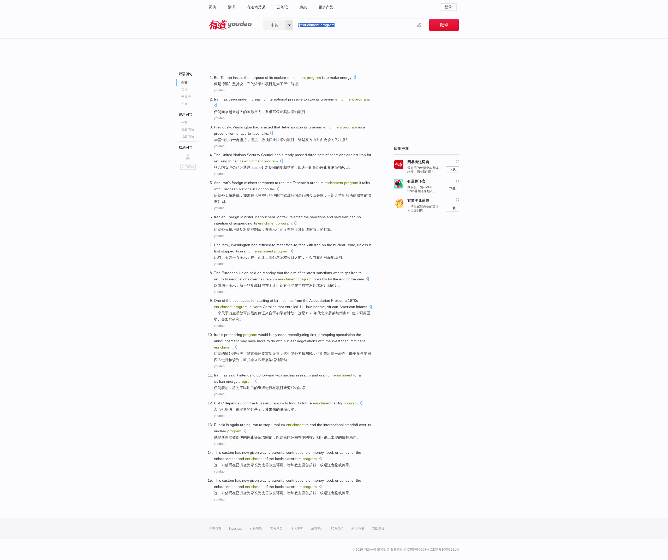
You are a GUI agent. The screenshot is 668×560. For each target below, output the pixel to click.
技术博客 (296, 528)
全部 (184, 123)
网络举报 (378, 528)
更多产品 (326, 7)
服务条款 (396, 549)
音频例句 (187, 130)
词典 (212, 7)
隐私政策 (383, 549)
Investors (235, 528)
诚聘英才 (317, 528)
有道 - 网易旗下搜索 (230, 25)
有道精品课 (256, 7)
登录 (448, 7)
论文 (184, 103)
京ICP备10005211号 (444, 549)
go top (188, 157)
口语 (184, 89)
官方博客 (276, 528)
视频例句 (187, 137)
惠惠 (303, 7)
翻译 (231, 7)
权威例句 (185, 147)
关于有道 (215, 528)
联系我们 (337, 528)
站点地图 (357, 528)
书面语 (186, 96)
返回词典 (188, 167)
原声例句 (185, 114)
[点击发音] (354, 78)
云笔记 (282, 7)
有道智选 (256, 528)
